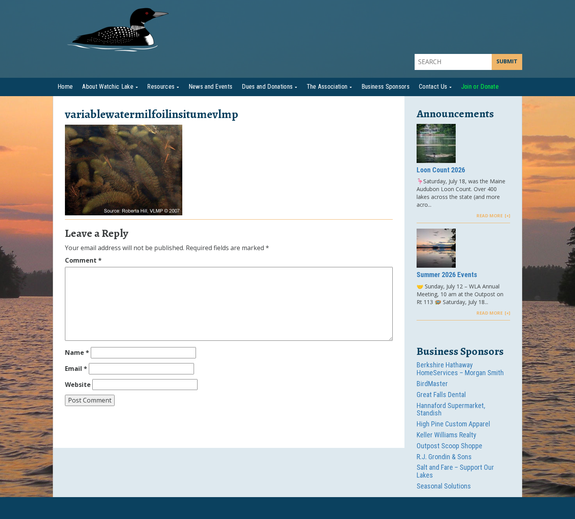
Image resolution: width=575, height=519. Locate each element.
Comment (83, 260)
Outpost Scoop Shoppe (449, 446)
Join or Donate (480, 86)
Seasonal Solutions (444, 486)
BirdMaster (432, 383)
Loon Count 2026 (441, 170)
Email (76, 368)
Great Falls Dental (441, 394)
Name (77, 352)
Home (65, 86)
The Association (327, 86)
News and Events (211, 86)
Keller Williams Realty (446, 435)
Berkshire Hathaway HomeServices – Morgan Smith (460, 369)
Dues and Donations (267, 86)
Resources (160, 86)
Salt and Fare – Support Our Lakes (455, 471)
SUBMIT (507, 61)
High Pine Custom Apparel (453, 424)
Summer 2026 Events (447, 275)
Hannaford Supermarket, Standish (451, 409)
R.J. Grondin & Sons (444, 457)
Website (78, 384)
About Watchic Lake (107, 86)
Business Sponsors (385, 86)
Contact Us (433, 86)
